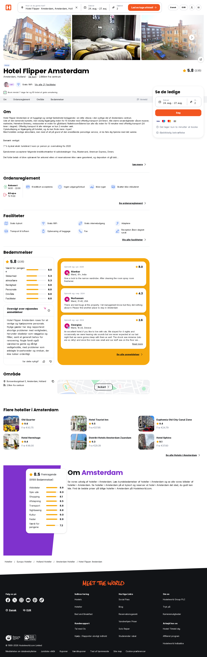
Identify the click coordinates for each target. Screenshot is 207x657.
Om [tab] (4, 99)
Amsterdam (9, 76)
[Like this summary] (44, 361)
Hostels (78, 599)
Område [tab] (40, 99)
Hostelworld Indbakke (173, 643)
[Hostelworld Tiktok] (41, 600)
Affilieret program (171, 636)
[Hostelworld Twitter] (14, 600)
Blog (121, 607)
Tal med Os (80, 629)
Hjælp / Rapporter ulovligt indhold (91, 636)
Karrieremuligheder (172, 614)
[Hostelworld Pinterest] (35, 600)
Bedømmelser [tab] (57, 99)
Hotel (7, 65)
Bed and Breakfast (84, 614)
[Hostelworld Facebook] (8, 600)
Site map (117, 651)
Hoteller (78, 607)
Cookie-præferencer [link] (136, 651)
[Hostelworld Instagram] (21, 600)
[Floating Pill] (192, 37)
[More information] (49, 310)
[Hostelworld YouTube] (28, 600)
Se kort (32, 76)
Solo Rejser (124, 629)
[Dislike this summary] (50, 361)
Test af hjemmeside (99, 651)
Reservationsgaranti (128, 614)
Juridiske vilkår (48, 651)
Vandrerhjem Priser (128, 621)
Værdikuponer (79, 651)
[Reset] (76, 7)
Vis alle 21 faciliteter (45, 84)
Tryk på (166, 607)
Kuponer (64, 651)
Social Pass (124, 599)
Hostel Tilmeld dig (171, 629)
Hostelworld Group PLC (174, 599)
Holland (21, 76)
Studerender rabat (127, 636)
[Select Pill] (192, 7)
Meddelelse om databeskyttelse (21, 651)
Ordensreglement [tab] (21, 99)
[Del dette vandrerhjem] (201, 59)
